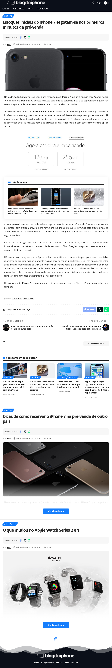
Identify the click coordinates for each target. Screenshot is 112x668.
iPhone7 (17, 299)
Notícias (8, 16)
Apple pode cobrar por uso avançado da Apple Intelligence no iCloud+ (68, 384)
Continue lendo (56, 511)
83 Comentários (97, 343)
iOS (5, 638)
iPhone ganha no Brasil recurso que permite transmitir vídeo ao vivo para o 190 (55, 211)
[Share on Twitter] (25, 37)
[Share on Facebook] (21, 37)
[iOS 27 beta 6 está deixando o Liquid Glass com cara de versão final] (89, 197)
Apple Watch (10, 524)
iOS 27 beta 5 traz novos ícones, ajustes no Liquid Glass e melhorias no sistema (42, 385)
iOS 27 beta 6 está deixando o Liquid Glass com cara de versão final (88, 211)
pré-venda (28, 299)
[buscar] (93, 3)
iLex (9, 44)
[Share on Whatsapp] (29, 37)
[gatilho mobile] (5, 3)
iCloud (62, 377)
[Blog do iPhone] (26, 3)
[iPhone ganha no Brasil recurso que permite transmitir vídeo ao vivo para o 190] (56, 197)
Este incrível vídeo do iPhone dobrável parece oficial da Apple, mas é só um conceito (22, 211)
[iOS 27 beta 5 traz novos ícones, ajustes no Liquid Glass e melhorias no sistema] (42, 370)
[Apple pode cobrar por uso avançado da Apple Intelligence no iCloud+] (69, 370)
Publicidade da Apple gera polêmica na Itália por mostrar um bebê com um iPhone (14, 385)
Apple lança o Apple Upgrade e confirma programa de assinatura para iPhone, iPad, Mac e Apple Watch (97, 387)
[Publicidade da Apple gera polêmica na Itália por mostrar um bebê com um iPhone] (15, 370)
